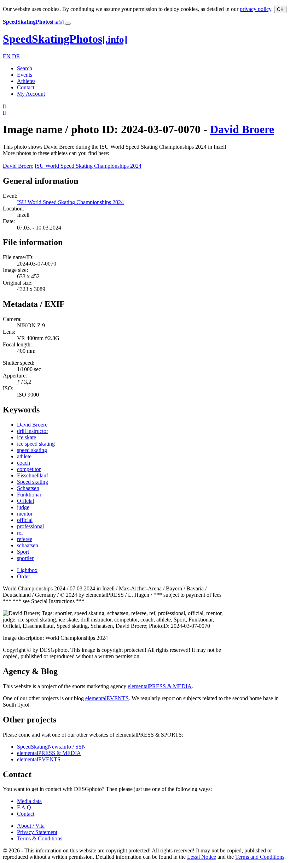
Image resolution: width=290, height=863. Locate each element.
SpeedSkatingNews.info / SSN (51, 747)
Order (23, 576)
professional (30, 526)
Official (25, 501)
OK (280, 9)
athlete (24, 456)
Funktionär (29, 495)
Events (24, 75)
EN (7, 56)
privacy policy (255, 9)
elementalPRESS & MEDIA (160, 686)
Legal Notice (201, 857)
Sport (23, 552)
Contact (25, 87)
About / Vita (31, 826)
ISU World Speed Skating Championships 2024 (88, 166)
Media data (29, 801)
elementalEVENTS (107, 698)
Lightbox (27, 570)
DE (16, 56)
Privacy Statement (37, 832)
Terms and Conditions (259, 857)
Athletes (26, 81)
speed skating (32, 450)
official (25, 520)
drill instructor (32, 431)
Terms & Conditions (39, 838)
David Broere (242, 129)
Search (24, 68)
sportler (25, 558)
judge (23, 507)
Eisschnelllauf (32, 475)
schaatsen (27, 545)
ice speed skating (36, 444)
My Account (31, 94)
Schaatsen (28, 488)
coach (23, 463)
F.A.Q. (25, 807)
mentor (25, 514)
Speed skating (32, 482)
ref (20, 533)
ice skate (26, 437)
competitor (29, 469)
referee (24, 539)
